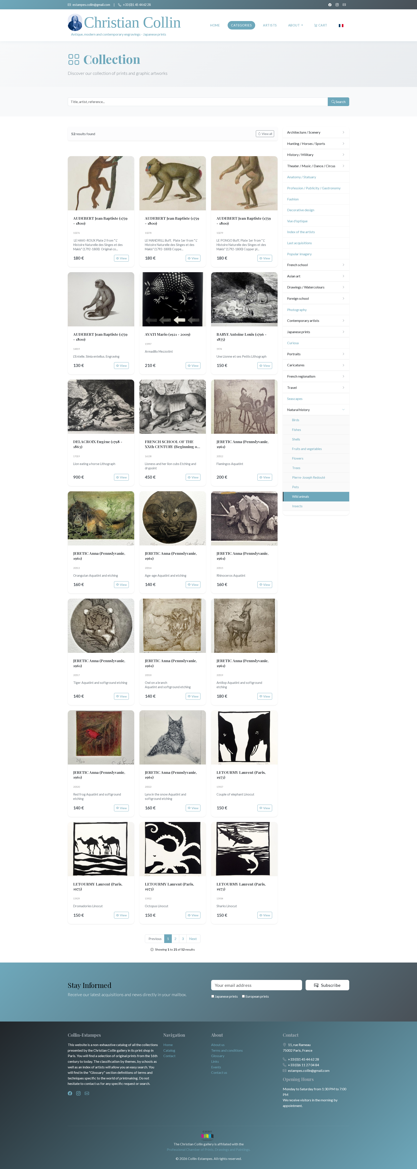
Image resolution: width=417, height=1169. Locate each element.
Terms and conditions (227, 1050)
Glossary (217, 1056)
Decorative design (300, 210)
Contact (169, 1056)
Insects (297, 506)
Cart (322, 25)
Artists (270, 25)
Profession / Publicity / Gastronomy (314, 188)
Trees (296, 468)
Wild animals (300, 496)
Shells (296, 439)
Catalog (169, 1050)
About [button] (294, 25)
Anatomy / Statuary (301, 177)
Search (340, 102)
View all (267, 134)
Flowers (297, 458)
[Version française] (341, 25)
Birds (295, 420)
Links (215, 1061)
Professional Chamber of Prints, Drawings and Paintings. (208, 1149)
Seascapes (295, 398)
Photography (297, 310)
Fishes (296, 430)
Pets (295, 487)
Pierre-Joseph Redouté (308, 477)
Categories (241, 25)
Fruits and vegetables (307, 449)
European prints (257, 996)
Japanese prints (226, 996)
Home (215, 25)
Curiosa (293, 343)
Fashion (293, 199)
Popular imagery (299, 254)
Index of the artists (301, 232)
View (123, 258)
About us (218, 1045)
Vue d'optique (297, 221)
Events (216, 1067)
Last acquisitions (299, 243)
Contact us (219, 1072)
